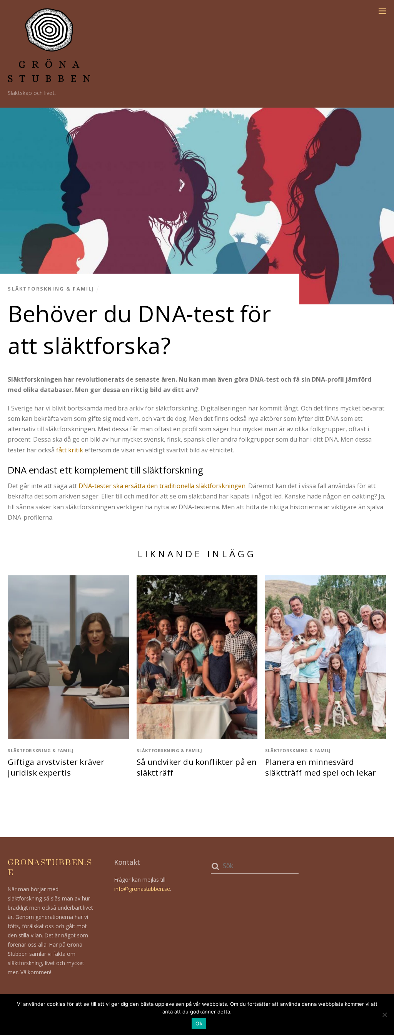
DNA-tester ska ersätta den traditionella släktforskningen (161, 486)
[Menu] (382, 10)
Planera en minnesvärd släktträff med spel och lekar (320, 767)
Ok (198, 1023)
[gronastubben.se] (49, 78)
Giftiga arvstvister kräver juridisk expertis (56, 767)
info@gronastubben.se (142, 888)
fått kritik (69, 450)
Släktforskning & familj (51, 288)
